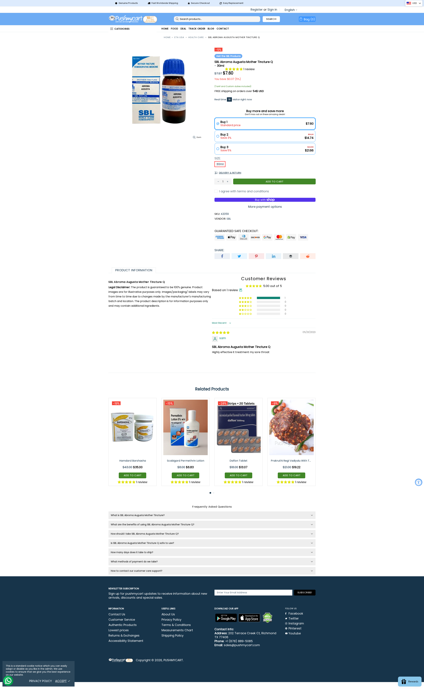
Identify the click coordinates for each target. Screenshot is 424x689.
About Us (168, 614)
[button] (234, 69)
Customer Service (121, 620)
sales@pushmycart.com (242, 645)
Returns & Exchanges (123, 636)
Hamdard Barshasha (132, 461)
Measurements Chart (177, 630)
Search (271, 19)
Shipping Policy (172, 636)
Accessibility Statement (125, 641)
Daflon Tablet (238, 461)
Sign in (272, 10)
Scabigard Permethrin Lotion (185, 461)
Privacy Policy (171, 620)
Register (257, 10)
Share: (219, 250)
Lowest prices (118, 630)
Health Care (196, 37)
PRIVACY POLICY (40, 681)
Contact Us (116, 614)
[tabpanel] (132, 444)
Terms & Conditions (176, 625)
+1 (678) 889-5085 (239, 641)
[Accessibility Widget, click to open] (418, 482)
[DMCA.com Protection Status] (267, 618)
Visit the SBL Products (228, 56)
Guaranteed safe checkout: (236, 231)
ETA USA (179, 37)
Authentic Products (122, 625)
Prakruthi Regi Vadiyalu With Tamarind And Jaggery (292, 461)
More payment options (265, 207)
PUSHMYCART (133, 19)
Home (167, 37)
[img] (221, 333)
